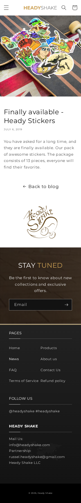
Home (14, 348)
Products (48, 348)
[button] (6, 7)
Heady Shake (45, 493)
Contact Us (50, 370)
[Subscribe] (66, 305)
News (14, 359)
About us (48, 359)
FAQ (13, 370)
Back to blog (43, 186)
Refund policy (52, 381)
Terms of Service (24, 381)
